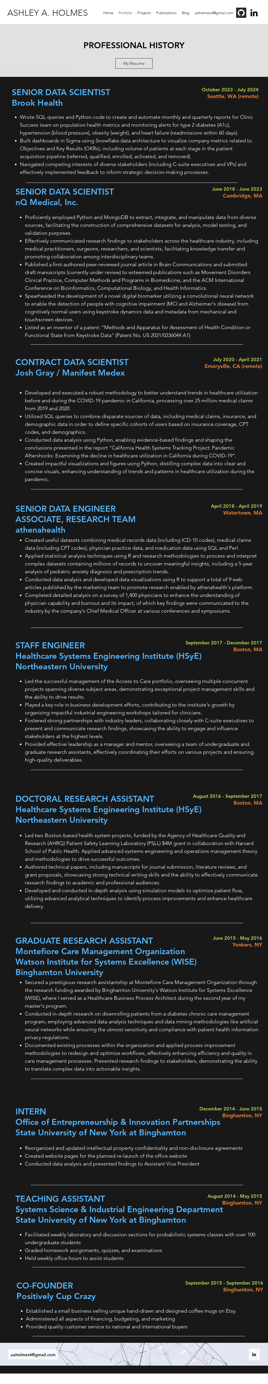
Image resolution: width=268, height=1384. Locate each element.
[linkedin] (254, 1354)
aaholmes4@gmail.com (33, 1354)
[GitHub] (241, 13)
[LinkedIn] (254, 13)
